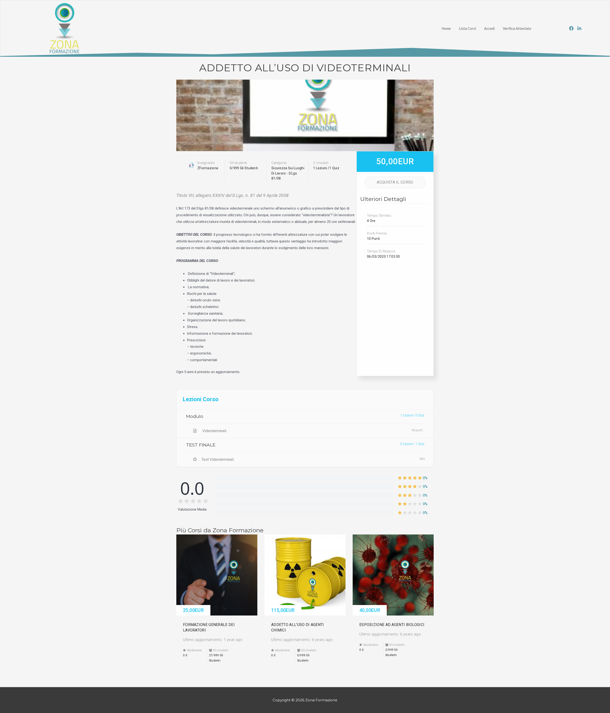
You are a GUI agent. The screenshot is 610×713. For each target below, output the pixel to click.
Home (446, 28)
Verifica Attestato (517, 28)
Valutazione (194, 650)
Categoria (279, 163)
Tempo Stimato (379, 215)
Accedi (489, 28)
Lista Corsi (467, 28)
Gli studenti (238, 163)
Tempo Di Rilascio (381, 251)
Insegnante (205, 163)
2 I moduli (320, 163)
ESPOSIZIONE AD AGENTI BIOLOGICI (391, 624)
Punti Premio (377, 233)
